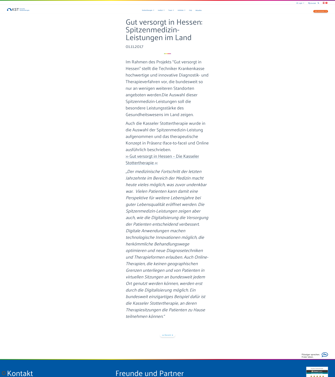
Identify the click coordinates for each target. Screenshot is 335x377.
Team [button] (170, 10)
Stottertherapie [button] (147, 10)
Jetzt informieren (320, 11)
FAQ (190, 10)
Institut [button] (160, 10)
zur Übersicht (166, 335)
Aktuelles (198, 10)
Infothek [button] (180, 10)
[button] (318, 3)
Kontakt (313, 3)
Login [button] (300, 3)
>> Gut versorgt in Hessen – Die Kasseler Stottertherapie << (162, 159)
